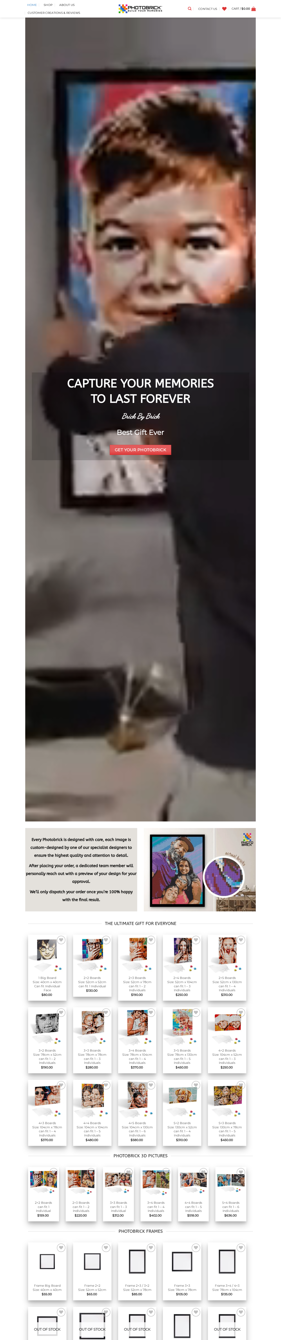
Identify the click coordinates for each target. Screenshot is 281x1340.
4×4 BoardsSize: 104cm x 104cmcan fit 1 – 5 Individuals (92, 1129)
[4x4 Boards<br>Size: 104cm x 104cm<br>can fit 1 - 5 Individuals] (92, 1099)
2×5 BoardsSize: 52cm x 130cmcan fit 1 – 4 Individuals (227, 984)
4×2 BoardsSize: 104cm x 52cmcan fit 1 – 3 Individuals (227, 1056)
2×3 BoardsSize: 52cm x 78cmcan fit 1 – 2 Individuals (137, 984)
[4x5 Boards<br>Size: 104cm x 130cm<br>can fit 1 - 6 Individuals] (137, 1099)
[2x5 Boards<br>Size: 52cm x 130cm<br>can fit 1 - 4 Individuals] (227, 954)
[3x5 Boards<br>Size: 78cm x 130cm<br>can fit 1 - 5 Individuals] (182, 1026)
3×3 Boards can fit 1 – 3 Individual (118, 1207)
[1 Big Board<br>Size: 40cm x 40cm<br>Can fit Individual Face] (47, 954)
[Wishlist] (224, 9)
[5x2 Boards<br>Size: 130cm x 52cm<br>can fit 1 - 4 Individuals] (182, 1099)
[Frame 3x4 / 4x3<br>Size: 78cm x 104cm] (227, 1261)
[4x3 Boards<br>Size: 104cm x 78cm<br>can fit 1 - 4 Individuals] (47, 1099)
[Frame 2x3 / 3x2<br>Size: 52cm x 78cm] (137, 1261)
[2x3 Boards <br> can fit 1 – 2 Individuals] (81, 1182)
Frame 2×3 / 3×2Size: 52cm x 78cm (137, 1288)
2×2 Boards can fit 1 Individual (43, 1207)
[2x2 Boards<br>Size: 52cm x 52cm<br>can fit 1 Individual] (92, 954)
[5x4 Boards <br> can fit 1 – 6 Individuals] (230, 1182)
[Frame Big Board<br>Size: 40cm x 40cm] (47, 1261)
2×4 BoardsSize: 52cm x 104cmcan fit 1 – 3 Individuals (182, 984)
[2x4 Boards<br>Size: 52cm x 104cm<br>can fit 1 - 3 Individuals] (182, 954)
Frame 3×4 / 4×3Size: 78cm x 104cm (227, 1288)
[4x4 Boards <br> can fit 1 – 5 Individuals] (193, 1182)
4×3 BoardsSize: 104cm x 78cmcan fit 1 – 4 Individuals (47, 1129)
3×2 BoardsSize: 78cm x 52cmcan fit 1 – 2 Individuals (47, 1056)
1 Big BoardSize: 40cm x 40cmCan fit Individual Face (47, 984)
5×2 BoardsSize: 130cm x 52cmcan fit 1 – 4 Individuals (182, 1129)
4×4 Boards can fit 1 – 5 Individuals (193, 1207)
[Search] (189, 8)
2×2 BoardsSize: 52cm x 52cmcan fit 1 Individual (92, 982)
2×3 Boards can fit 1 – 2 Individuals (81, 1207)
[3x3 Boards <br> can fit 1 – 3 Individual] (118, 1182)
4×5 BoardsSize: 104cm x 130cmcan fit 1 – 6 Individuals (137, 1129)
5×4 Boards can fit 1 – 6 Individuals (231, 1207)
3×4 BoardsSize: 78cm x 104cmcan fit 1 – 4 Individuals (137, 1056)
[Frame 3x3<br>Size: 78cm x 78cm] (182, 1261)
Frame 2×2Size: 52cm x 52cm (92, 1288)
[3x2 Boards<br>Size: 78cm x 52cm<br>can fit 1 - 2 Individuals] (47, 1026)
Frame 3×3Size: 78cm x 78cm (182, 1288)
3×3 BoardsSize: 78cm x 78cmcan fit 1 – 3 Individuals (92, 1056)
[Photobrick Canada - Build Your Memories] (140, 8)
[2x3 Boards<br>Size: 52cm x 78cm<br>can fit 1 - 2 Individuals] (137, 954)
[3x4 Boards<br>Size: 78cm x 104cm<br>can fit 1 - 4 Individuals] (137, 1026)
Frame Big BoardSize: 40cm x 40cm (47, 1288)
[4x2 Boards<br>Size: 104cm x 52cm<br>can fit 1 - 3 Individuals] (227, 1026)
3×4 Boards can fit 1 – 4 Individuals (156, 1207)
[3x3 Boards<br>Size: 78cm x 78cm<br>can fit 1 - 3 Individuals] (92, 1026)
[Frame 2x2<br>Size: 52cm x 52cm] (92, 1261)
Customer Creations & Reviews (54, 12)
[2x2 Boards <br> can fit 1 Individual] (43, 1182)
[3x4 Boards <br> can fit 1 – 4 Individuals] (155, 1182)
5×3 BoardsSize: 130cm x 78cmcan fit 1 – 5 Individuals (227, 1129)
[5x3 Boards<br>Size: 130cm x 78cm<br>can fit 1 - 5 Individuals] (227, 1099)
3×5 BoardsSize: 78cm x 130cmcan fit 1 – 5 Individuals (182, 1056)
